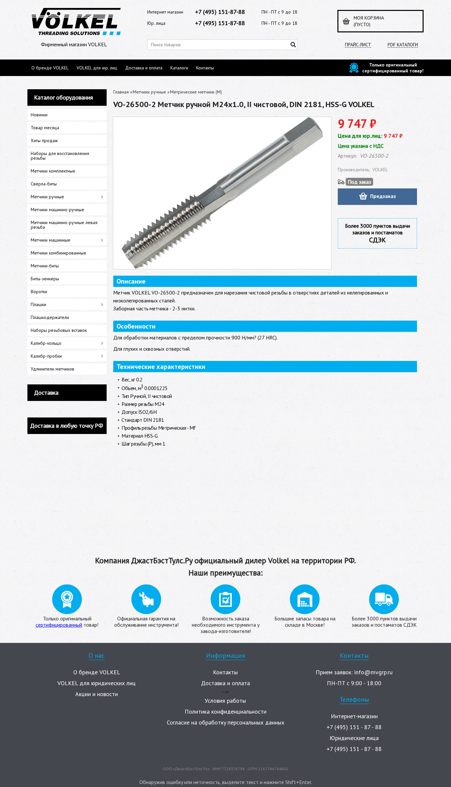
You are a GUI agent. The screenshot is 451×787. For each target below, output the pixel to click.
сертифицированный (59, 624)
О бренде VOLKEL (50, 68)
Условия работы (225, 700)
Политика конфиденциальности (225, 711)
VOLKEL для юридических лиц (96, 683)
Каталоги (179, 68)
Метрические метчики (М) (196, 92)
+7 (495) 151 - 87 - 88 (354, 727)
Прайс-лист (358, 45)
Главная (121, 92)
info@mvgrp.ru (373, 672)
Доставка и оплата (143, 68)
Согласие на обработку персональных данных (225, 722)
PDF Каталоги (403, 45)
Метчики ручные (149, 92)
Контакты (205, 68)
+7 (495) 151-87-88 (220, 12)
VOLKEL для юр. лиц (97, 68)
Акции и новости (96, 694)
